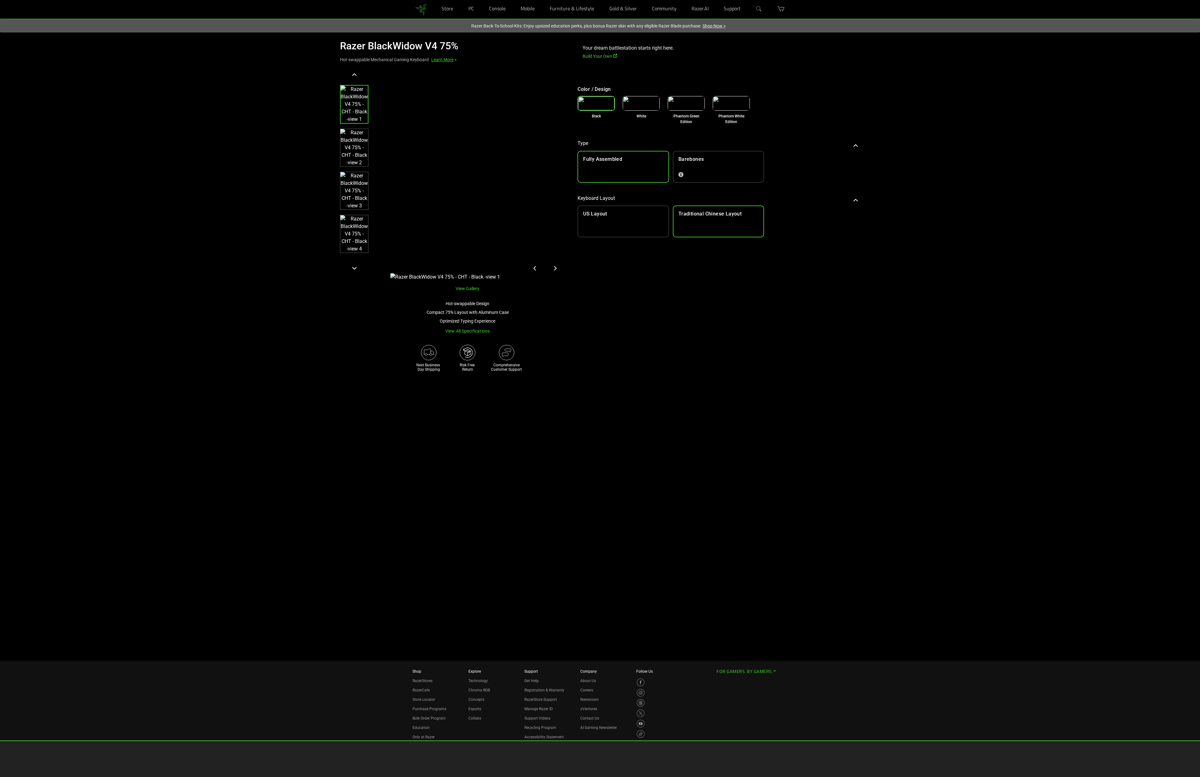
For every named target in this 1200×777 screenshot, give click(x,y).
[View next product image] (555, 268)
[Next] (354, 268)
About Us (588, 681)
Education (421, 727)
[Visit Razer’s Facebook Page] (640, 682)
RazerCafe (421, 690)
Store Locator (423, 699)
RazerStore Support (540, 699)
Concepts (476, 699)
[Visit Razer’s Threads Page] (640, 703)
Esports (474, 709)
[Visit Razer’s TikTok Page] (640, 734)
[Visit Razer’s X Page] (640, 713)
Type (583, 143)
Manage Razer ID (538, 709)
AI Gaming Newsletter (598, 727)
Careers (586, 690)
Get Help (531, 681)
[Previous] (354, 75)
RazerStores (422, 681)
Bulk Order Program (429, 718)
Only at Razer (423, 737)
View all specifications (467, 331)
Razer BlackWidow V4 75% (399, 46)
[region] (454, 175)
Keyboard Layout (596, 198)
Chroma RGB (479, 690)
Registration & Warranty (544, 690)
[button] (354, 104)
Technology (478, 681)
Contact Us (589, 718)
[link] (421, 9)
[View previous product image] (535, 268)
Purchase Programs (429, 709)
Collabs (474, 718)
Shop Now (714, 25)
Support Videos (537, 718)
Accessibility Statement (544, 737)
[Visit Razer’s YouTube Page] (640, 723)
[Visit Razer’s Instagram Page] (640, 692)
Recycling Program (540, 727)
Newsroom (589, 699)
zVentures (588, 709)
